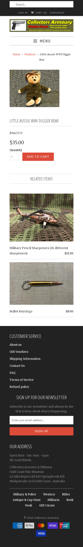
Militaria (53, 500)
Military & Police (24, 494)
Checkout (57, 12)
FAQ (12, 373)
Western (49, 494)
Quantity (16, 150)
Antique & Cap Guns (26, 500)
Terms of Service (22, 380)
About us (15, 345)
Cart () (40, 12)
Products (29, 54)
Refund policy (19, 387)
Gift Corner (47, 505)
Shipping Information (25, 359)
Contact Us (17, 366)
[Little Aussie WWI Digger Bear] (34, 88)
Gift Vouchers (19, 352)
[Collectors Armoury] (41, 26)
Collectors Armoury (46, 517)
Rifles (66, 494)
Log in (23, 12)
